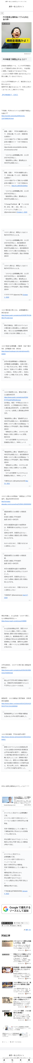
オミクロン (26, 923)
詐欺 (20, 925)
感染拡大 (14, 925)
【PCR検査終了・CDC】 (9, 95)
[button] (29, 552)
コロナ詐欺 (6, 925)
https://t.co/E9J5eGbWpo (20, 186)
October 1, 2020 (22, 212)
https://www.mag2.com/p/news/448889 (13, 621)
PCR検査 (18, 923)
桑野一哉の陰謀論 (7, 923)
